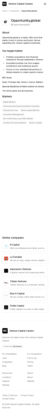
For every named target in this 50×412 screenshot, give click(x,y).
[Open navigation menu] (45, 4)
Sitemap (5, 385)
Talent (30, 366)
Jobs (4, 358)
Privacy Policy (27, 395)
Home (4, 11)
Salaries (5, 381)
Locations (6, 377)
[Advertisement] (25, 154)
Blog (4, 366)
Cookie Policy (8, 398)
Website (30, 381)
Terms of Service (10, 395)
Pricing (30, 362)
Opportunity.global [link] (29, 11)
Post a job (32, 358)
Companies (14, 11)
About (30, 377)
